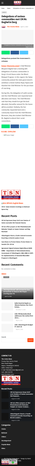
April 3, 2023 (24, 27)
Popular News (5, 444)
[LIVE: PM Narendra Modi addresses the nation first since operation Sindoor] (7, 317)
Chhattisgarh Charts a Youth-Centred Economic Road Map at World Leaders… (21, 416)
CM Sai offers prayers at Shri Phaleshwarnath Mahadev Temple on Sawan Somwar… (20, 405)
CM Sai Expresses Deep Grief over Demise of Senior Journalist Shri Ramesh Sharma (15, 222)
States (4, 12)
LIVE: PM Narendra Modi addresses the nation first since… (24, 316)
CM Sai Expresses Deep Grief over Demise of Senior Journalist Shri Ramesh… (21, 394)
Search (3, 337)
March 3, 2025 (19, 329)
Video (3, 448)
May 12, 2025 (19, 320)
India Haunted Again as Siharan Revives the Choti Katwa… (24, 305)
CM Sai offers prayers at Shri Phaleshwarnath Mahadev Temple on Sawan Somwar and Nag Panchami (16, 229)
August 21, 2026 (16, 398)
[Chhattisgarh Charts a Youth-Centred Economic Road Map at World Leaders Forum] (5, 416)
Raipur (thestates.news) (10, 66)
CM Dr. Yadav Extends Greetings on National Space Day (15, 208)
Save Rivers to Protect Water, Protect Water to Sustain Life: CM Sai (16, 243)
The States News (13, 27)
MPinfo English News (15, 203)
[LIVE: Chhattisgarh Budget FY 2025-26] (7, 328)
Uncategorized (6, 441)
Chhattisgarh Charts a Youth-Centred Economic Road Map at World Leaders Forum (16, 237)
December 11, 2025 (21, 309)
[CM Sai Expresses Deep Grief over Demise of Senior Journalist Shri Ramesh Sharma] (5, 394)
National (4, 433)
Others (6, 277)
